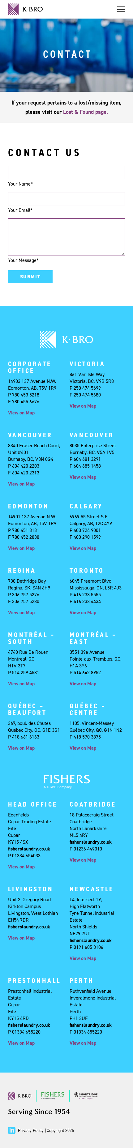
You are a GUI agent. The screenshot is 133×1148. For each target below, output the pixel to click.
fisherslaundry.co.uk (29, 849)
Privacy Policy (31, 1130)
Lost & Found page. (85, 112)
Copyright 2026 (60, 1130)
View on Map (21, 412)
